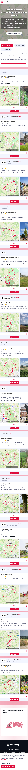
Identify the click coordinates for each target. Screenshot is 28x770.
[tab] (13, 107)
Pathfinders (21, 45)
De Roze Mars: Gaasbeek (7, 303)
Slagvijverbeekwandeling (8, 76)
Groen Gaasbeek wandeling (8, 212)
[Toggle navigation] (26, 2)
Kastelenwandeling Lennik (8, 121)
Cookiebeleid (3, 759)
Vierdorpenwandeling (7, 167)
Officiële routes (8, 45)
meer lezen (7, 83)
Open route (13, 110)
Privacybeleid (21, 752)
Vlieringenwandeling (6, 348)
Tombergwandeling (6, 484)
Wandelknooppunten (13, 33)
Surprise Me (7, 49)
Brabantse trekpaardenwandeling (10, 257)
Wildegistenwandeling (7, 620)
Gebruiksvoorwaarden (9, 752)
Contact (17, 749)
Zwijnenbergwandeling (7, 438)
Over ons (10, 749)
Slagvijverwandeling (6, 393)
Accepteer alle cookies (8, 766)
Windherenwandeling (6, 574)
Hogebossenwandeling (7, 529)
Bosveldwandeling (6, 665)
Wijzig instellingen (6, 763)
